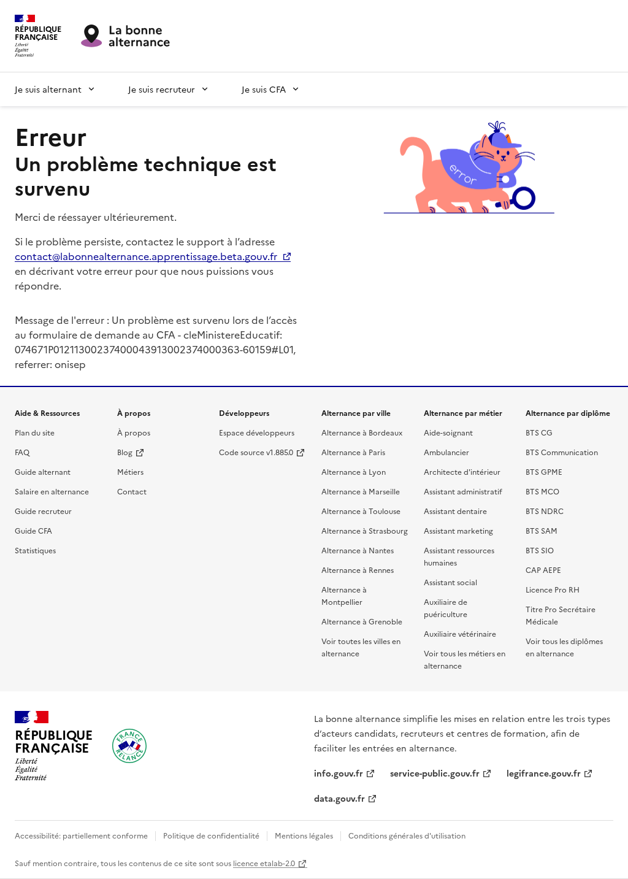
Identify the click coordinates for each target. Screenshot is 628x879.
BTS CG (539, 432)
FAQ (22, 452)
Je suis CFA (264, 89)
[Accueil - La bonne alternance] (129, 746)
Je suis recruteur (161, 89)
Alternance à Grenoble (361, 621)
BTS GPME (544, 471)
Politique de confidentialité (211, 835)
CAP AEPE (543, 569)
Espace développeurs (256, 432)
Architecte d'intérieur (462, 471)
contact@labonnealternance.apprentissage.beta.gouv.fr (146, 256)
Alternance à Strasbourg (364, 530)
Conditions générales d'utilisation (406, 835)
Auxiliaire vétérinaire (460, 633)
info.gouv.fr (338, 773)
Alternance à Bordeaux (361, 432)
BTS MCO (542, 491)
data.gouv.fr (339, 798)
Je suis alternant (48, 89)
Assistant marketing (458, 530)
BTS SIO (540, 550)
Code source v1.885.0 (256, 452)
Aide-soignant (448, 432)
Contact (132, 491)
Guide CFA (33, 530)
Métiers (130, 471)
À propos (133, 432)
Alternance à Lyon (353, 471)
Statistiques (35, 550)
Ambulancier (446, 452)
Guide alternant (43, 471)
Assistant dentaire (455, 510)
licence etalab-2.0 (264, 863)
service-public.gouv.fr (435, 773)
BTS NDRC (545, 510)
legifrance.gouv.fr (544, 773)
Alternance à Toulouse (360, 510)
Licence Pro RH (553, 589)
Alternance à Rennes (357, 569)
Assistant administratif (463, 491)
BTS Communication (562, 452)
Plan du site (35, 432)
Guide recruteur (43, 510)
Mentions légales (304, 835)
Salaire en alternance (52, 491)
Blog (124, 452)
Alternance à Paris (353, 452)
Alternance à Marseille (360, 491)
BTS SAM (541, 530)
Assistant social (450, 582)
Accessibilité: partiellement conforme (81, 835)
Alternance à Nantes (357, 550)
